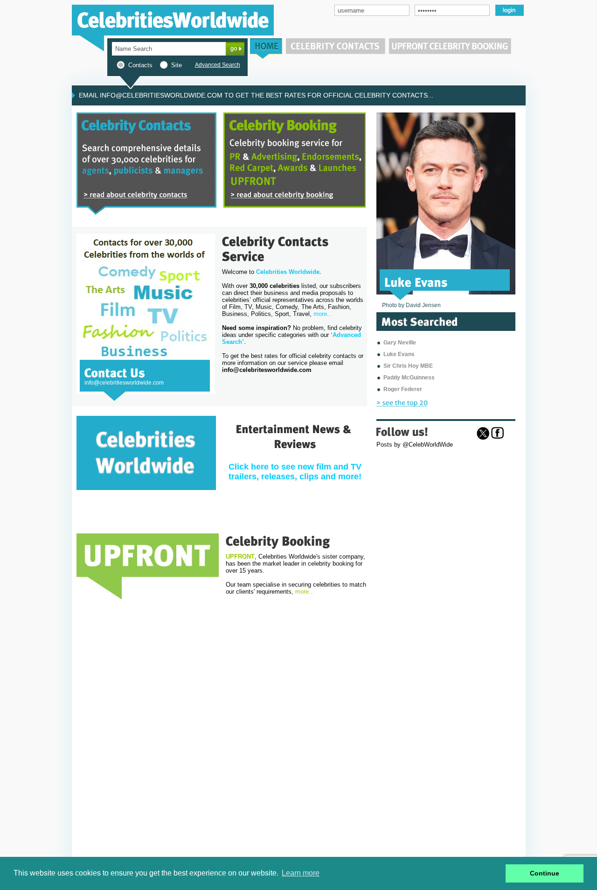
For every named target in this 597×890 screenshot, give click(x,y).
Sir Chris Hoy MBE (408, 366)
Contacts (140, 65)
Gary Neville (399, 342)
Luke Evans (399, 354)
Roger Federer (402, 389)
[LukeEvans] (416, 281)
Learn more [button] (300, 873)
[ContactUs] (114, 372)
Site (176, 65)
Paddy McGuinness (409, 377)
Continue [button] (544, 873)
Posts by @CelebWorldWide (414, 444)
